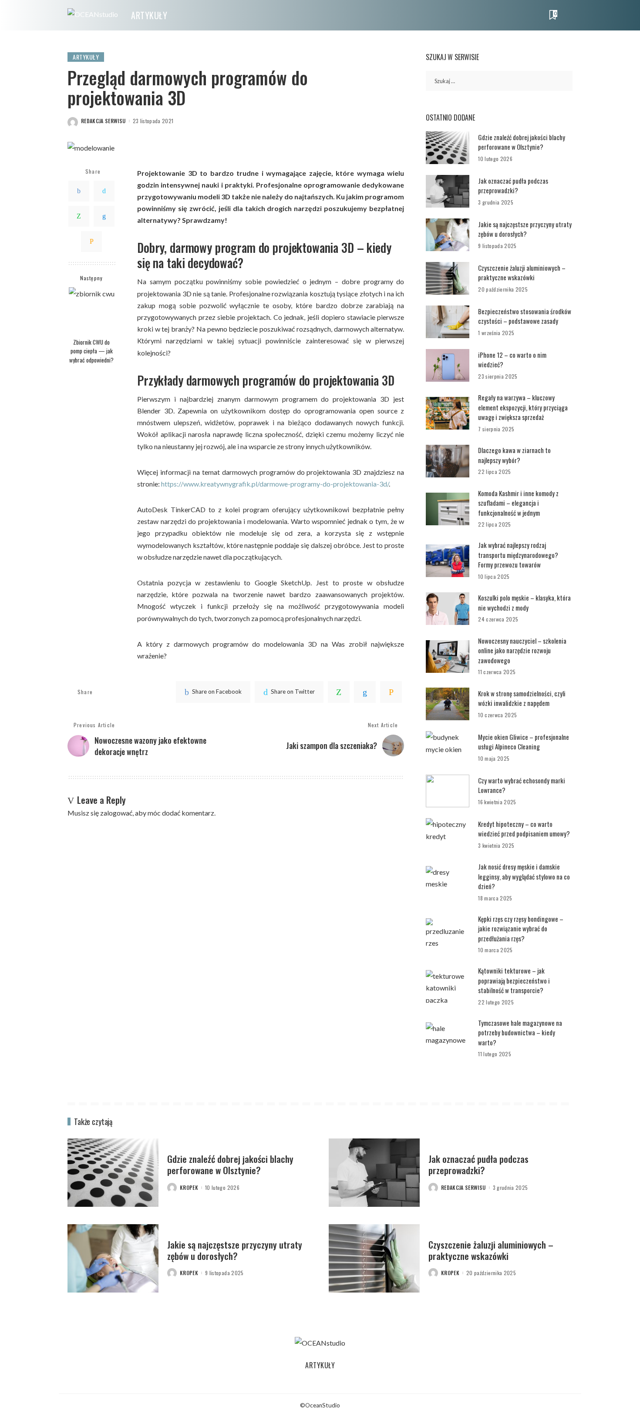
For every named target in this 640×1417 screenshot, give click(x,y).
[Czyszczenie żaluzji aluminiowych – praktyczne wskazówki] (447, 278)
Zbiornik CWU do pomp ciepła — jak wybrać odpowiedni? (91, 350)
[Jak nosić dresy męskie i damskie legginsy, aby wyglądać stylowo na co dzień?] (447, 882)
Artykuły (86, 56)
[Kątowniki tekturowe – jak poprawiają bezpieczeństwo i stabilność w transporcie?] (447, 986)
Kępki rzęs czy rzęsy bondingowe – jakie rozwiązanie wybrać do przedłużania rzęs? (520, 928)
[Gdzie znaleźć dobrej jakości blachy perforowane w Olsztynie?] (447, 147)
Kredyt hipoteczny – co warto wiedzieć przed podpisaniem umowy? (524, 829)
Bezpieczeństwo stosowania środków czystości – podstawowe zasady (524, 316)
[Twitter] (104, 190)
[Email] (91, 241)
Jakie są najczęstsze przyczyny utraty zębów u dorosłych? (525, 229)
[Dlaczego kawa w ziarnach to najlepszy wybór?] (447, 461)
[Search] (567, 15)
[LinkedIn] (104, 215)
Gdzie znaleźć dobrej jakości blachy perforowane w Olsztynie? (521, 142)
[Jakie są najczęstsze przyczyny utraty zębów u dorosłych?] (447, 234)
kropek (189, 1187)
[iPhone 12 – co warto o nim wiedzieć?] (447, 365)
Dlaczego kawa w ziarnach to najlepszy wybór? (514, 455)
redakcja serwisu (103, 121)
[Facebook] (78, 190)
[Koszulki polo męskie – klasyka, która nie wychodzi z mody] (447, 608)
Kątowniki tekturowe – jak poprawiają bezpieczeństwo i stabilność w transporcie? (514, 980)
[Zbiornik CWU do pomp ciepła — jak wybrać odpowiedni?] (92, 310)
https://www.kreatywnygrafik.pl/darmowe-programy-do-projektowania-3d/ (275, 484)
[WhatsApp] (78, 215)
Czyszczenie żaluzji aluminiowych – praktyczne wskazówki (522, 272)
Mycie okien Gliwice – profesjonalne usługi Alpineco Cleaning (523, 742)
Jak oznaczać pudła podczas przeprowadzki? (513, 185)
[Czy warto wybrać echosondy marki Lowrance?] (447, 791)
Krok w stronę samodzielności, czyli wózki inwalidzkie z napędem (522, 698)
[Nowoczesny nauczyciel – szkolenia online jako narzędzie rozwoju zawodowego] (447, 656)
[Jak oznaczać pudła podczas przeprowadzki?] (447, 191)
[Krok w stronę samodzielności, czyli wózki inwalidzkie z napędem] (447, 704)
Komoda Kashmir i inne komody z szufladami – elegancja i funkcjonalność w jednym (518, 502)
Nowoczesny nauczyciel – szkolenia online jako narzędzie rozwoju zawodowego (522, 650)
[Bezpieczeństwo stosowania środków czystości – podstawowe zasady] (447, 322)
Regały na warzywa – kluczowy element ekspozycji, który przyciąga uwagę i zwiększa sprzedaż (523, 407)
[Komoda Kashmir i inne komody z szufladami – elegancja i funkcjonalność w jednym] (447, 509)
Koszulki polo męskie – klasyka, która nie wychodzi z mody (524, 602)
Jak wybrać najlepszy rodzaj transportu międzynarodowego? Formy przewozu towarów (518, 554)
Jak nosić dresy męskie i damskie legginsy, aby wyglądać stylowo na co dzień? (524, 876)
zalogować (116, 813)
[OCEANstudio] (92, 15)
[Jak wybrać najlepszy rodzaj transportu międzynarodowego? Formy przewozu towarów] (447, 560)
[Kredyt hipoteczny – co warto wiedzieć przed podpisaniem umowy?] (447, 834)
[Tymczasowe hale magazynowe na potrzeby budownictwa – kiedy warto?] (447, 1038)
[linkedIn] (365, 692)
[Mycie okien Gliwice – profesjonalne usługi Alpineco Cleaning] (447, 747)
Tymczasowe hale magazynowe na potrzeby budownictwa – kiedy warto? (520, 1032)
